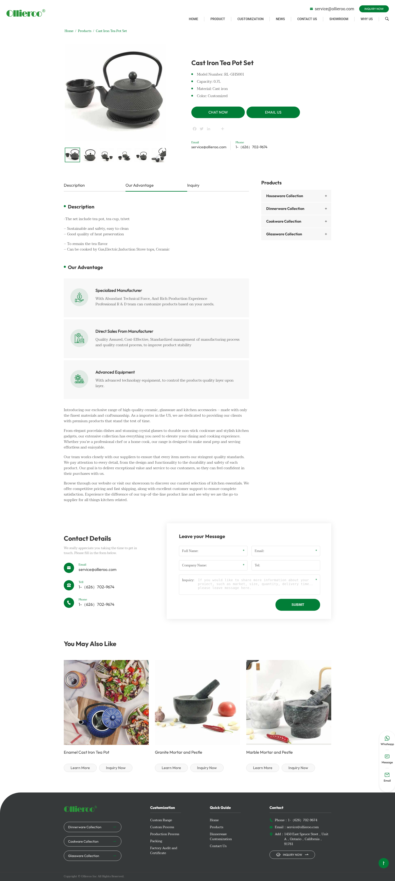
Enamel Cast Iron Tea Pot (86, 752)
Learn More (80, 767)
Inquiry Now (374, 9)
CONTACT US (307, 19)
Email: (259, 551)
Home (69, 31)
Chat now (218, 112)
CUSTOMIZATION (250, 19)
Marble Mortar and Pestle (269, 752)
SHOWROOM (338, 19)
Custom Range (161, 820)
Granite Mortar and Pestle (178, 752)
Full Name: (190, 551)
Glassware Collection (284, 234)
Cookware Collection (283, 221)
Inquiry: (188, 580)
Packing (156, 841)
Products (84, 31)
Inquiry (193, 185)
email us (273, 112)
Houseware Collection (284, 195)
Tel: (257, 565)
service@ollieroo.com (332, 8)
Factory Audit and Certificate (163, 851)
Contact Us (218, 846)
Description (74, 185)
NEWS (280, 19)
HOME (193, 19)
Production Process (164, 834)
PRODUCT (217, 19)
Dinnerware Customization (221, 837)
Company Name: (194, 565)
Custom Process (162, 827)
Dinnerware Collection (285, 208)
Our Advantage (139, 185)
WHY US (367, 19)
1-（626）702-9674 (251, 147)
